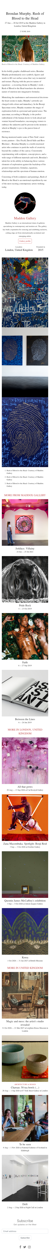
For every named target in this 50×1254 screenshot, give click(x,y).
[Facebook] (20, 1247)
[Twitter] (24, 1247)
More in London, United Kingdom (25, 731)
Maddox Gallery (25, 218)
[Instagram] (29, 1247)
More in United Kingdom (25, 968)
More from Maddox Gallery (25, 495)
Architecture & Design (25, 1084)
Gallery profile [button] (25, 241)
